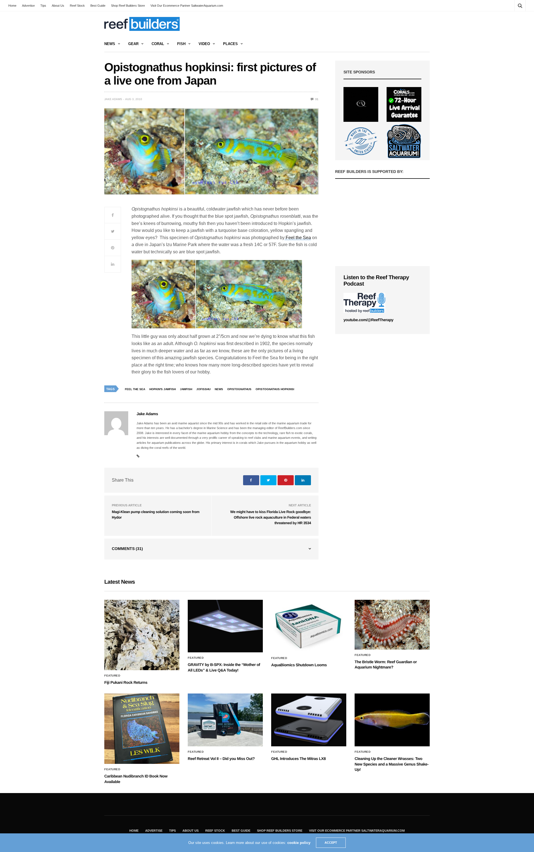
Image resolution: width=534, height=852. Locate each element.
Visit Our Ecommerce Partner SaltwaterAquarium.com (186, 5)
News (109, 44)
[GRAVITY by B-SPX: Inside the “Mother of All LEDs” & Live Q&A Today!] (225, 626)
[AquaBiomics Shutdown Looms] (308, 626)
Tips (43, 5)
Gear (133, 44)
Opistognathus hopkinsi (275, 389)
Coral (158, 44)
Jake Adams (113, 99)
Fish (181, 44)
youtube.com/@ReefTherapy (368, 320)
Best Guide (97, 5)
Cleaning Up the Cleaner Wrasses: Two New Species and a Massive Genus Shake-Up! (392, 764)
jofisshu (203, 389)
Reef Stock (77, 5)
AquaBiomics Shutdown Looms (299, 665)
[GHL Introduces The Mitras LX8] (308, 720)
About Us (58, 5)
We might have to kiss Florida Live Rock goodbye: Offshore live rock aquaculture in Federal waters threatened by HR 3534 (270, 517)
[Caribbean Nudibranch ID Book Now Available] (141, 729)
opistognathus (239, 389)
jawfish (186, 389)
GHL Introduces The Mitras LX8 (298, 758)
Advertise (28, 5)
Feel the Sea (298, 237)
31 (316, 99)
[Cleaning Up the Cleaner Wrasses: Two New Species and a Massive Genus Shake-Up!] (392, 720)
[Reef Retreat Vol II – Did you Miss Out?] (225, 720)
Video (204, 44)
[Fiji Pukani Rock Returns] (141, 635)
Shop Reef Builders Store (128, 5)
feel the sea (135, 389)
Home (12, 5)
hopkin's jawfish (162, 389)
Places (230, 44)
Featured (112, 675)
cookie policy (298, 843)
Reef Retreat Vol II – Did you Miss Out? (221, 758)
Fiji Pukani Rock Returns (125, 682)
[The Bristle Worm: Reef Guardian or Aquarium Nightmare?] (392, 625)
